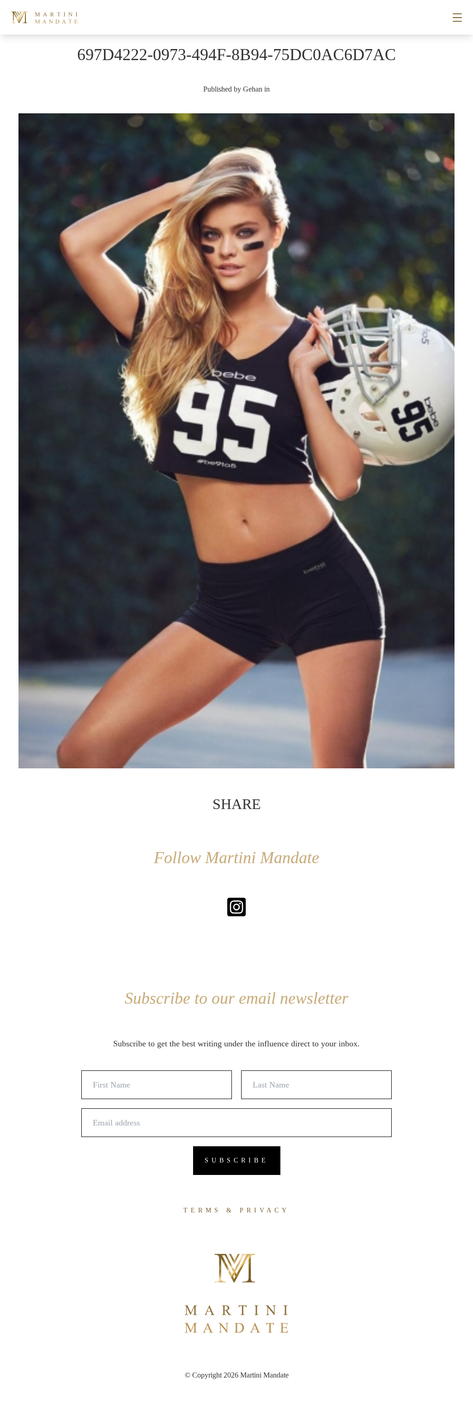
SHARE (236, 804)
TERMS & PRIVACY (236, 1210)
